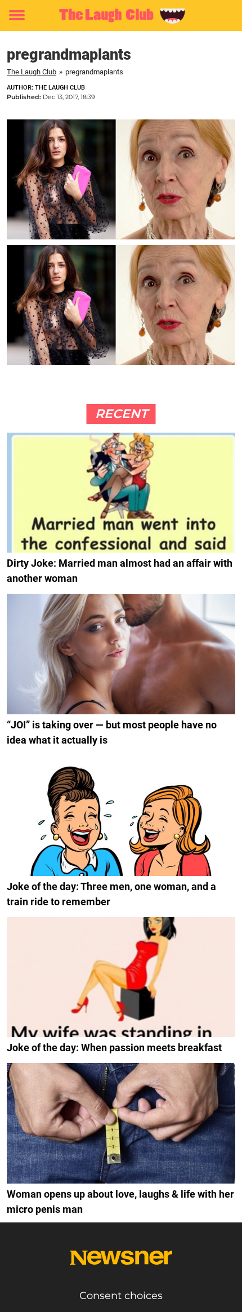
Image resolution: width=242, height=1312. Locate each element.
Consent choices (121, 1295)
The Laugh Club (31, 72)
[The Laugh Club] (121, 15)
